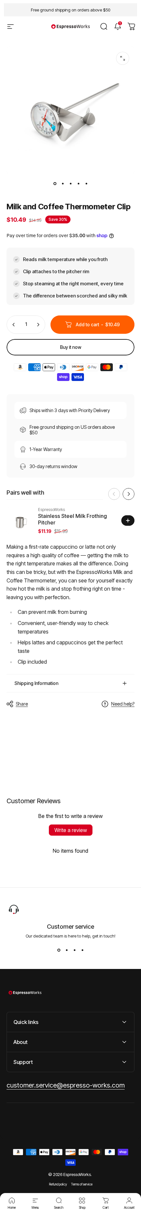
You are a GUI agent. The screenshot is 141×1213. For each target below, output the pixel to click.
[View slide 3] (74, 950)
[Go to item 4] (78, 183)
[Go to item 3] (70, 183)
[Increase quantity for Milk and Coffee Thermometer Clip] (38, 324)
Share (22, 704)
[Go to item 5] (86, 183)
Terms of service (81, 1184)
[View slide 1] (59, 950)
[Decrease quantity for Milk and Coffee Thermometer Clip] (14, 324)
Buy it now (70, 347)
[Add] (127, 520)
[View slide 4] (82, 950)
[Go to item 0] (55, 183)
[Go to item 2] (63, 183)
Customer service (70, 926)
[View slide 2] (66, 950)
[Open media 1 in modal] (122, 58)
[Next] (128, 494)
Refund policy (58, 1184)
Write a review (70, 830)
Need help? (122, 704)
